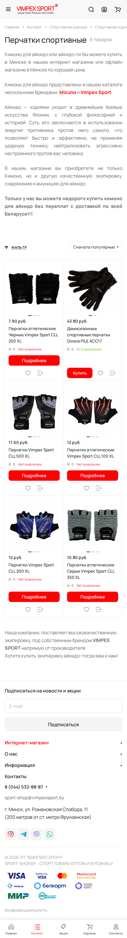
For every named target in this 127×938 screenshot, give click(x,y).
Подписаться (63, 724)
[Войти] (104, 9)
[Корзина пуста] (118, 9)
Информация (20, 765)
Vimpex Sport (96, 92)
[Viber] (37, 834)
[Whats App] (50, 834)
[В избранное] (28, 373)
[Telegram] (24, 834)
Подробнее (34, 360)
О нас (11, 754)
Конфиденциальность (26, 910)
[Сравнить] (40, 373)
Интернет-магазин (27, 742)
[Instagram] (11, 834)
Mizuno (67, 92)
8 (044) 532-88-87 (24, 787)
